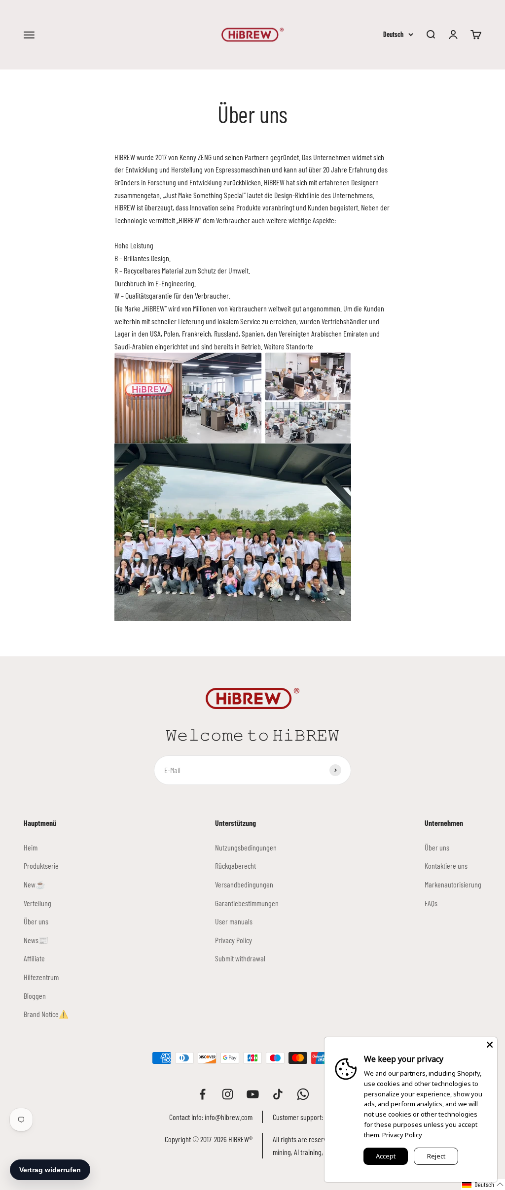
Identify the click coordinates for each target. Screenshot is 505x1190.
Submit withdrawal (240, 958)
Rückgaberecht (235, 865)
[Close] (490, 1045)
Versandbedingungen (244, 884)
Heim (30, 847)
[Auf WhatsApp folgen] (303, 1094)
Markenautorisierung (453, 884)
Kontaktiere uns (446, 865)
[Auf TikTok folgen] (278, 1094)
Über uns (36, 921)
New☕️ (34, 884)
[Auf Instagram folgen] (227, 1094)
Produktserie (41, 865)
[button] (483, 1184)
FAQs (431, 903)
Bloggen (35, 995)
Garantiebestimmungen (247, 903)
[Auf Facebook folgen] (202, 1094)
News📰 (36, 940)
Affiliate (34, 958)
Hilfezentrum (41, 977)
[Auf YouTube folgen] (252, 1094)
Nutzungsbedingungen (246, 847)
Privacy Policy (233, 940)
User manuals (233, 921)
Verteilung (37, 903)
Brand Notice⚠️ (46, 1014)
